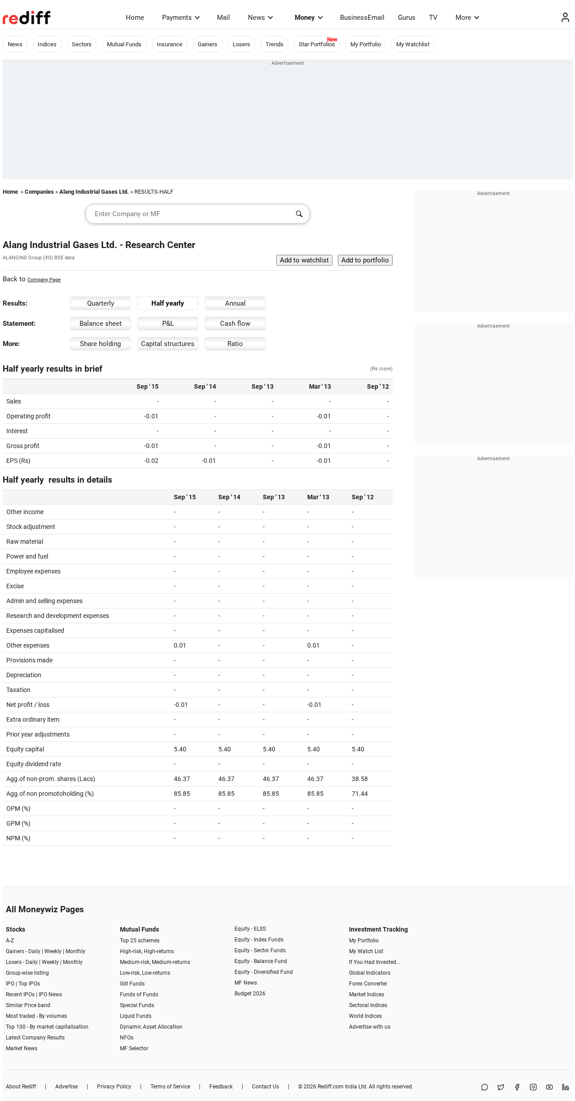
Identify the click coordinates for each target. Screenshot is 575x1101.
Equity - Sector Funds (260, 950)
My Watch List (366, 951)
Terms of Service (170, 1086)
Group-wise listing (27, 973)
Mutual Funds (124, 44)
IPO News (50, 994)
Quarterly (100, 303)
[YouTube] (549, 1087)
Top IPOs (29, 984)
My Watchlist (412, 44)
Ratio (235, 344)
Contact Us (265, 1086)
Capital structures (168, 344)
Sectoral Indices (368, 1005)
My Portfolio (365, 44)
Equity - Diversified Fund (263, 972)
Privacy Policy (114, 1086)
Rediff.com (331, 1086)
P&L (168, 324)
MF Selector (134, 1048)
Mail (223, 17)
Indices (47, 44)
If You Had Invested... (374, 962)
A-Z (10, 940)
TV (433, 17)
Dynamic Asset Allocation (151, 1027)
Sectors (82, 44)
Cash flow (235, 324)
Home (135, 17)
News (256, 17)
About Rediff (21, 1086)
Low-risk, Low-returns (145, 973)
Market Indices (366, 994)
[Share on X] (500, 1087)
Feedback (221, 1086)
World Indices (365, 1016)
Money (305, 17)
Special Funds (137, 1005)
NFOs (126, 1037)
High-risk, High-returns (147, 951)
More (463, 17)
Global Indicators (369, 973)
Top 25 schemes (139, 940)
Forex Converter (368, 984)
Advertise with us (369, 1027)
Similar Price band (28, 1005)
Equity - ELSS (250, 929)
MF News (245, 983)
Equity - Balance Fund (260, 961)
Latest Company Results (35, 1037)
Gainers (207, 44)
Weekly (53, 951)
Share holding (100, 344)
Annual (235, 303)
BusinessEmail (362, 17)
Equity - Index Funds (258, 940)
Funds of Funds (139, 994)
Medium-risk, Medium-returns (155, 962)
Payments (177, 17)
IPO (10, 984)
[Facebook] (517, 1087)
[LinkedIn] (565, 1087)
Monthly (75, 951)
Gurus (407, 17)
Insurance (169, 44)
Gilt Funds (132, 984)
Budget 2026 (249, 993)
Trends (274, 44)
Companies (39, 191)
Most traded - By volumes (36, 1016)
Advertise (66, 1086)
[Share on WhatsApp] (484, 1087)
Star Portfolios (317, 44)
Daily (34, 951)
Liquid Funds (135, 1016)
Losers (241, 44)
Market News (21, 1048)
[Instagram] (533, 1087)
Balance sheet (101, 324)
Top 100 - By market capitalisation (47, 1027)
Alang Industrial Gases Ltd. (94, 191)
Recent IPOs (20, 994)
